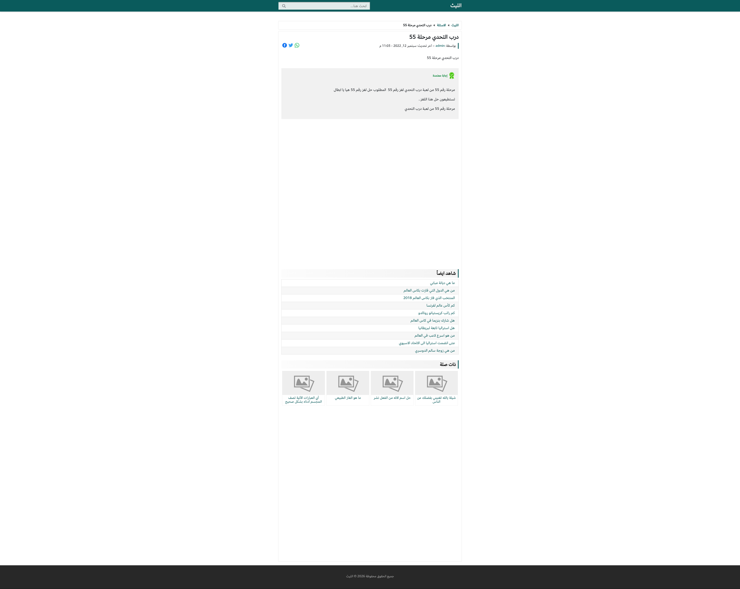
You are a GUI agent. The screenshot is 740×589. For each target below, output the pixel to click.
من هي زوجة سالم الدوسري (435, 350)
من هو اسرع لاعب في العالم (435, 335)
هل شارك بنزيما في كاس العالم (433, 320)
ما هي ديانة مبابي (442, 283)
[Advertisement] (370, 190)
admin (440, 45)
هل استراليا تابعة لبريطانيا (436, 328)
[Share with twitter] (290, 45)
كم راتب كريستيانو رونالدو (436, 313)
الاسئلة (441, 25)
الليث (456, 5)
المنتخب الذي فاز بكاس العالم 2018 (429, 298)
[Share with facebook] (284, 45)
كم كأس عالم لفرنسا (440, 305)
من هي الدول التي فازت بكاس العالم (429, 290)
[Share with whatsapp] (297, 45)
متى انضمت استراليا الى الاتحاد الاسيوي (427, 343)
